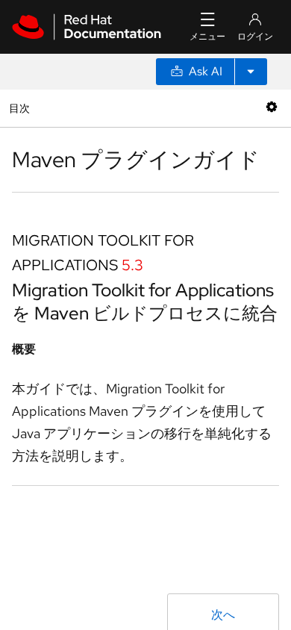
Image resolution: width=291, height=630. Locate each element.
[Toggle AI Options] (250, 71)
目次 (21, 108)
